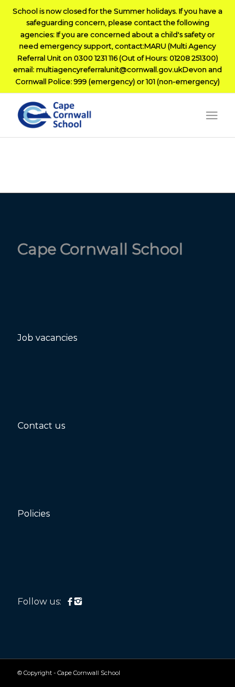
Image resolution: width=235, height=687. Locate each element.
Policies (33, 513)
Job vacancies (47, 338)
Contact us (41, 426)
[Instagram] (78, 601)
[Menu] (212, 115)
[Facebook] (71, 601)
